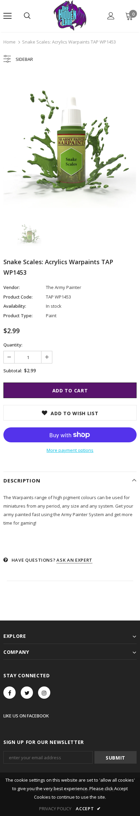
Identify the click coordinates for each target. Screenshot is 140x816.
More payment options (70, 450)
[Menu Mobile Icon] (7, 16)
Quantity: (12, 345)
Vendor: (11, 287)
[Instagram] (44, 692)
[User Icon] (111, 15)
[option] (70, 141)
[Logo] (70, 15)
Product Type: (18, 315)
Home (9, 42)
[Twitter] (27, 692)
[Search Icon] (27, 16)
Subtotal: (12, 371)
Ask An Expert (74, 560)
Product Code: (18, 297)
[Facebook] (9, 692)
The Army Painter (63, 287)
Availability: (14, 306)
